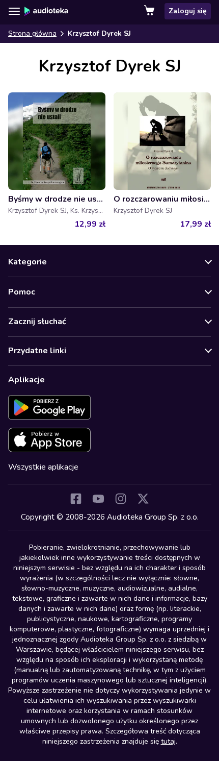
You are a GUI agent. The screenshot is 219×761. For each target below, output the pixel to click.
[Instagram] (121, 499)
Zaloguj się (188, 11)
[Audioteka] (46, 11)
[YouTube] (98, 499)
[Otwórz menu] (14, 11)
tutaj (168, 741)
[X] (143, 499)
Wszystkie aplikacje (43, 467)
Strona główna (32, 33)
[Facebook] (76, 499)
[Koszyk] (150, 11)
